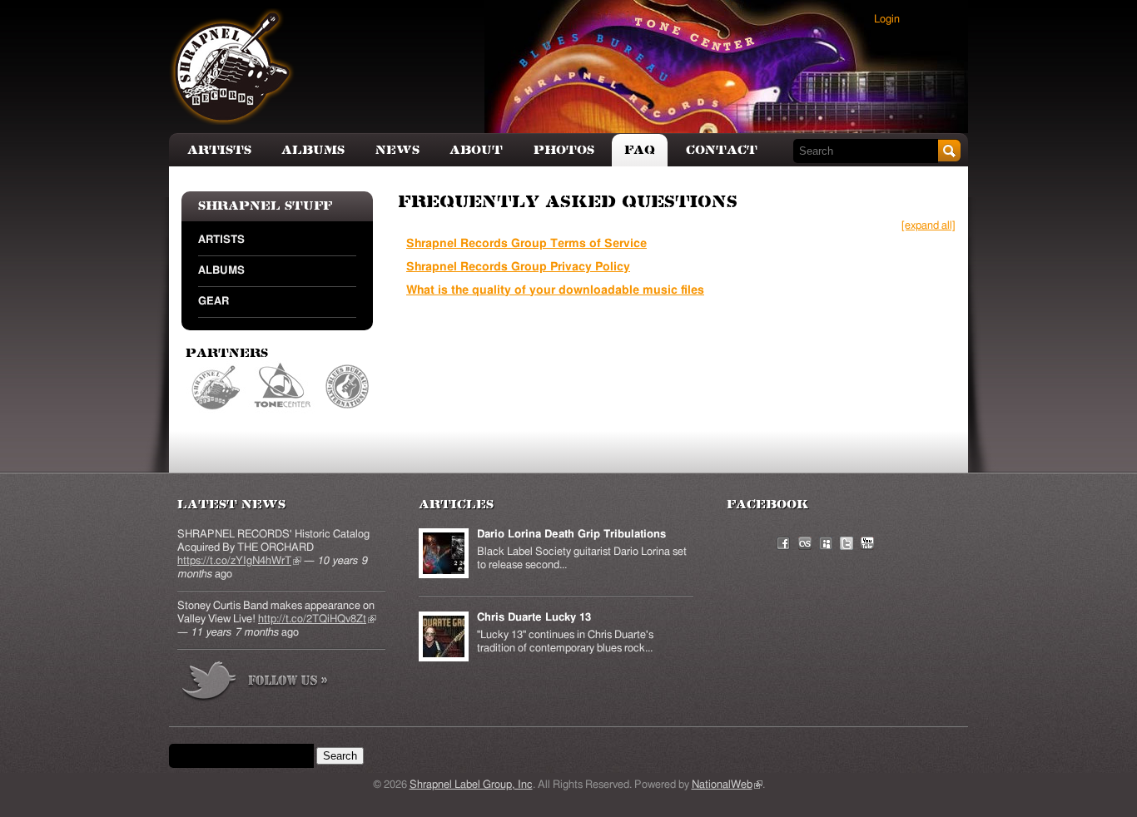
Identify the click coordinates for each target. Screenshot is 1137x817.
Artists (219, 150)
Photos (564, 150)
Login (887, 19)
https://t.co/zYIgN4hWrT (239, 561)
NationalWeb (727, 785)
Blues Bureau (348, 387)
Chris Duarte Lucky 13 (534, 617)
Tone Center (283, 387)
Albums (313, 150)
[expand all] (928, 225)
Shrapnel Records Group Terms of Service (526, 244)
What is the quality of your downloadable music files (555, 290)
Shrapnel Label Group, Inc (471, 785)
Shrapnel (217, 387)
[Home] (232, 66)
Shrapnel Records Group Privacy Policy (518, 267)
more (255, 683)
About (476, 150)
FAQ (639, 150)
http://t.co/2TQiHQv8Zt (317, 619)
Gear (213, 301)
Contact (721, 150)
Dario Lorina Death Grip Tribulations (571, 534)
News (397, 150)
